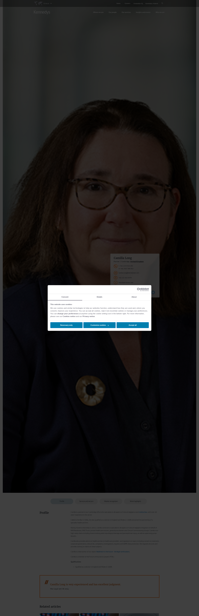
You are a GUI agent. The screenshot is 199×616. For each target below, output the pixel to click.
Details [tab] (99, 297)
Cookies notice (69, 316)
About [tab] (134, 297)
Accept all (133, 325)
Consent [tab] (64, 297)
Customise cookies (98, 325)
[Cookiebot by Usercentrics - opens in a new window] (139, 289)
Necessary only (66, 325)
